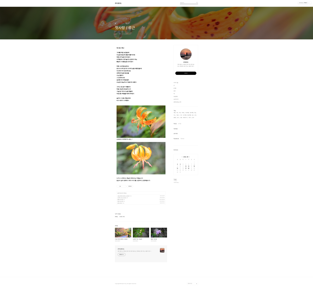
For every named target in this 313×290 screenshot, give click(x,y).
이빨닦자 (189, 194)
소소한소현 (190, 239)
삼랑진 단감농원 (191, 257)
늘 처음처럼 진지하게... (192, 98)
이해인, (183, 112)
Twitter (182, 138)
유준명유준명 (190, 132)
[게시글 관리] (124, 186)
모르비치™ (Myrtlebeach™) (191, 165)
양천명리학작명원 (191, 208)
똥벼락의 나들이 (191, 103)
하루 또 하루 (190, 252)
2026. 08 (185, 157)
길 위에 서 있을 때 (191, 153)
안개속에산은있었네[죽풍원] (192, 261)
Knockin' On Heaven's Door (191, 113)
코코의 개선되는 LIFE (192, 236)
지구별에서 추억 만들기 (192, 77)
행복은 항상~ (190, 255)
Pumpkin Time (191, 202)
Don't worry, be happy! (191, 183)
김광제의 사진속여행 (192, 145)
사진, (181, 115)
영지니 (189, 273)
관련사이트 (190, 283)
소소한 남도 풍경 (191, 121)
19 (185, 168)
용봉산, (175, 117)
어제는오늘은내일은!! (192, 249)
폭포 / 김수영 (120, 201)
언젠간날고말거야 (191, 179)
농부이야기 (176, 99)
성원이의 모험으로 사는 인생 (192, 128)
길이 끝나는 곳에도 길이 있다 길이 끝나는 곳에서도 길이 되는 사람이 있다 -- (135, 251)
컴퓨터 (189, 200)
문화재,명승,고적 (177, 102)
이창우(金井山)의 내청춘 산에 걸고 (192, 160)
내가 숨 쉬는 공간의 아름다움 (193, 81)
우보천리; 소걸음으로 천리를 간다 (192, 118)
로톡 (189, 205)
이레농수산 (190, 275)
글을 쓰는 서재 (191, 197)
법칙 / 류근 (119, 203)
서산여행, (185, 115)
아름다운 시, (185, 117)
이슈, (175, 115)
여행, (175, 112)
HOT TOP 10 (191, 241)
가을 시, (177, 115)
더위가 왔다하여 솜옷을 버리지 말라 (192, 170)
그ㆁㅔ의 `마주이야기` (192, 215)
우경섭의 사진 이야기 (192, 106)
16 (177, 168)
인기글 (179, 123)
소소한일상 (190, 137)
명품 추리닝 (190, 223)
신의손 (189, 265)
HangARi (190, 155)
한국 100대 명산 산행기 (192, 134)
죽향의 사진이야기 (191, 101)
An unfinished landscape (191, 149)
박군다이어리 (190, 226)
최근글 (175, 123)
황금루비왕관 (190, 213)
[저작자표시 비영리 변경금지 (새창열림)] (135, 186)
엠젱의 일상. (190, 187)
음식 (175, 91)
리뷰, (177, 112)
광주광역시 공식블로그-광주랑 (192, 94)
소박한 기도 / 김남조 (121, 197)
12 (185, 166)
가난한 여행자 (190, 108)
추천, (180, 112)
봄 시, (178, 117)
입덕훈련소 (190, 142)
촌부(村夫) (118, 3)
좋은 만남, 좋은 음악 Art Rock (193, 269)
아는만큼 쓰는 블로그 (192, 221)
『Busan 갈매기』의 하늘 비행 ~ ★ (193, 230)
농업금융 (176, 96)
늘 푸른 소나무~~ (191, 74)
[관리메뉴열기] (310, 3)
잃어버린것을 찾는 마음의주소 (192, 280)
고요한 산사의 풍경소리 (192, 90)
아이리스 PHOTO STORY (191, 175)
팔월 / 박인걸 (120, 199)
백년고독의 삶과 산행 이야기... (192, 86)
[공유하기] (122, 186)
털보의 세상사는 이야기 (192, 124)
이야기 (175, 82)
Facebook (176, 138)
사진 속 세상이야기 (191, 210)
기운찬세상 (190, 234)
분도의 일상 (190, 140)
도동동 (189, 247)
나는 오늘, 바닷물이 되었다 (193, 191)
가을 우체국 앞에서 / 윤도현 (123, 195)
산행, (181, 117)
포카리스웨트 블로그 (192, 218)
